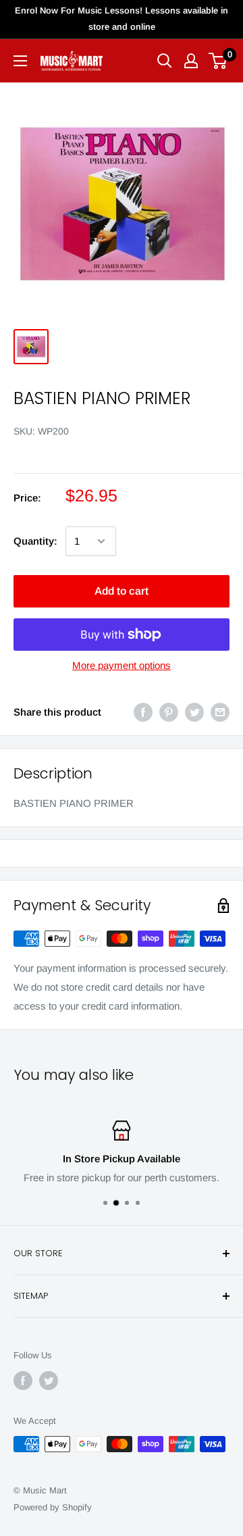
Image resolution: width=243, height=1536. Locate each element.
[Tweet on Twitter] (194, 712)
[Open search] (164, 60)
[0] (218, 61)
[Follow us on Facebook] (23, 1380)
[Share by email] (220, 712)
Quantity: (35, 541)
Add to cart (121, 591)
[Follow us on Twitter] (48, 1380)
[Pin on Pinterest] (168, 712)
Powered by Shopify (53, 1507)
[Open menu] (20, 60)
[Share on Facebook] (143, 712)
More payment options (121, 665)
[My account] (191, 60)
